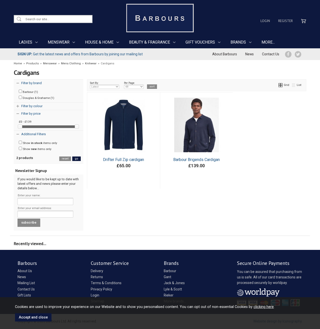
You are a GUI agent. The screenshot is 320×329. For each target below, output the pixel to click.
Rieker (169, 295)
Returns (97, 277)
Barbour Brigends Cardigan (196, 159)
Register (285, 21)
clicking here (264, 307)
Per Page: (129, 83)
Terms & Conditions (106, 283)
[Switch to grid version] (280, 85)
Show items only (39, 143)
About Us (25, 271)
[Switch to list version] (294, 85)
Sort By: (94, 83)
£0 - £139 (25, 121)
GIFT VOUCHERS (200, 42)
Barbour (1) (30, 92)
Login (265, 21)
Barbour (170, 271)
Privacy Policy (101, 289)
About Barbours (224, 54)
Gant (167, 277)
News (249, 54)
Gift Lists (24, 295)
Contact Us (270, 54)
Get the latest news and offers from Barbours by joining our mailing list (80, 54)
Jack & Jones (174, 283)
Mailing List (26, 283)
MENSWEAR (59, 42)
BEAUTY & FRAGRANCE (149, 42)
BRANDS (238, 42)
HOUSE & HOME (99, 42)
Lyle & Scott (173, 289)
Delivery (97, 271)
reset (65, 158)
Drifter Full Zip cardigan (123, 159)
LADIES (25, 42)
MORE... (268, 42)
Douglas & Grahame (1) (38, 98)
